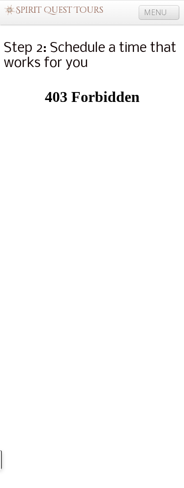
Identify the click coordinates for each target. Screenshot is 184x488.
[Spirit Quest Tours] (53, 10)
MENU (156, 12)
